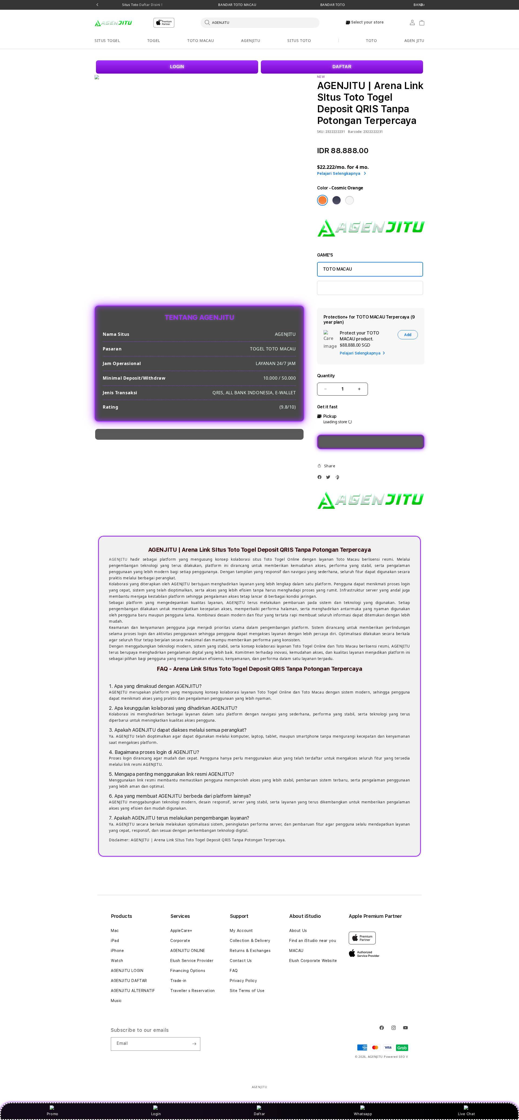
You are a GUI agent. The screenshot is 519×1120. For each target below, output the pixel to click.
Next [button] (421, 5)
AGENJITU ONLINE (187, 950)
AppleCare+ (181, 930)
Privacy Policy (243, 980)
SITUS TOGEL (107, 40)
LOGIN (177, 66)
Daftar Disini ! (150, 4)
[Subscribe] (194, 1044)
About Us (298, 930)
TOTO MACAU (200, 40)
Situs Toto (142, 5)
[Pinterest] (338, 478)
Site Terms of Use (247, 990)
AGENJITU (250, 40)
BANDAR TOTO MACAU (237, 5)
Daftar (259, 1114)
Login (156, 1114)
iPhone (117, 950)
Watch (117, 960)
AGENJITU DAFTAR (129, 980)
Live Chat (466, 1114)
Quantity (326, 375)
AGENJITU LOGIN (127, 970)
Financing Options (187, 970)
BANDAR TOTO (332, 5)
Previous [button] (97, 5)
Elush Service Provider (191, 960)
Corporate (180, 940)
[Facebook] (321, 478)
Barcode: (355, 131)
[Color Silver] (349, 200)
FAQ (234, 970)
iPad (115, 940)
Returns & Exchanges (250, 950)
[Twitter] (329, 478)
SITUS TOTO (299, 40)
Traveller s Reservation (192, 990)
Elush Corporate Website (313, 960)
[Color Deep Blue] (336, 200)
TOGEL (153, 40)
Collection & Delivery (250, 940)
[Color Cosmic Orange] (322, 200)
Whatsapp (363, 1114)
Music (116, 1001)
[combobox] (260, 22)
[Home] (113, 22)
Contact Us (241, 960)
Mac (115, 930)
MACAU (296, 950)
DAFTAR (342, 66)
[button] (107, 40)
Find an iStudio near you (312, 940)
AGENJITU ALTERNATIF (133, 990)
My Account (241, 930)
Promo (52, 1114)
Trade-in (178, 980)
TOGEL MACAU (338, 287)
